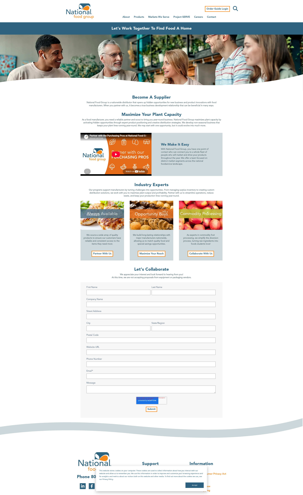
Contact (211, 17)
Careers (198, 17)
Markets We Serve (158, 17)
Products (139, 17)
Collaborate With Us (200, 253)
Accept (194, 485)
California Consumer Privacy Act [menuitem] (207, 474)
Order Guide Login (217, 9)
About (126, 17)
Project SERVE (181, 17)
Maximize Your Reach (151, 253)
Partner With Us (102, 253)
